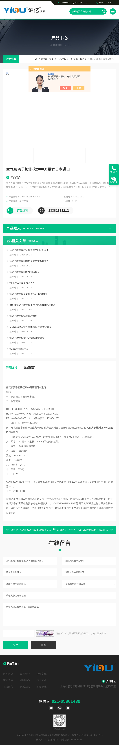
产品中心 (11, 59)
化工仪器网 (52, 739)
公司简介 (25, 673)
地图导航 (41, 686)
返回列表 (61, 529)
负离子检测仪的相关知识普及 (24, 272)
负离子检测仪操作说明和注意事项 (26, 338)
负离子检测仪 (79, 59)
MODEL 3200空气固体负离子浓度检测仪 (30, 327)
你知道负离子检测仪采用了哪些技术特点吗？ (32, 305)
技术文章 (41, 680)
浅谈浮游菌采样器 (18, 349)
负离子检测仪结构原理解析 (23, 316)
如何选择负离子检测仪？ (22, 283)
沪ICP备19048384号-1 (92, 735)
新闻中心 (25, 680)
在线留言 (29, 367)
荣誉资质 (8, 680)
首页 (51, 59)
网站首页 (8, 673)
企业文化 (41, 673)
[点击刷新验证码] (45, 633)
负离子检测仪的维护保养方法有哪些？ (29, 261)
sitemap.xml (77, 739)
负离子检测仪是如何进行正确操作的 (28, 294)
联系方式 (25, 686)
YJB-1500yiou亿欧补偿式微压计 (93, 529)
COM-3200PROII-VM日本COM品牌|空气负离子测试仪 (48, 529)
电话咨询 (113, 172)
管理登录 (64, 739)
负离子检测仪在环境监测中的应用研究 (29, 250)
